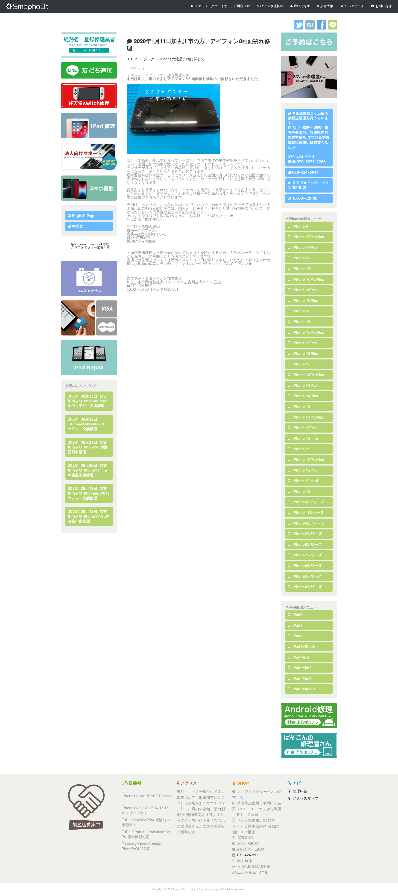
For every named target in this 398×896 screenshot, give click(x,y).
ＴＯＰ (132, 59)
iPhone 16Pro (304, 289)
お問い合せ (383, 6)
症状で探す (302, 6)
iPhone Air (301, 226)
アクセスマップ (305, 798)
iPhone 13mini (304, 438)
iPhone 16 (300, 311)
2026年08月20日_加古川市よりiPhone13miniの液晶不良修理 (87, 470)
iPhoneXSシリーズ (307, 523)
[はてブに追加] (310, 28)
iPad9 (297, 614)
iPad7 (297, 625)
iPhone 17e (302, 268)
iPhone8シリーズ (306, 544)
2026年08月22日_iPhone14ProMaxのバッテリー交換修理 (88, 424)
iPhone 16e (302, 321)
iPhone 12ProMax (307, 459)
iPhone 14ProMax (307, 374)
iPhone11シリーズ (307, 512)
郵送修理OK (306, 113)
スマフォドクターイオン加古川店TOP (222, 6)
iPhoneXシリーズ (306, 533)
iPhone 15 (300, 364)
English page (83, 215)
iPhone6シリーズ (306, 565)
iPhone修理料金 (271, 6)
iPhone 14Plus (304, 395)
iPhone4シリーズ (306, 586)
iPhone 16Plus (304, 300)
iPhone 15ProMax (307, 332)
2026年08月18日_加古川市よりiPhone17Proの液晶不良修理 (88, 516)
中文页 (77, 226)
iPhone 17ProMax (307, 236)
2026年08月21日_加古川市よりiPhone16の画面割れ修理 (87, 447)
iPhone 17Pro (304, 247)
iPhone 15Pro (304, 342)
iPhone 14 (300, 406)
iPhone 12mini (304, 480)
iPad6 (297, 635)
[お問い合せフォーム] (309, 42)
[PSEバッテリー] (89, 278)
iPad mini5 (301, 667)
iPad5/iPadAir (304, 646)
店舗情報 (326, 6)
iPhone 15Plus (304, 353)
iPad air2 (300, 657)
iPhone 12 (300, 491)
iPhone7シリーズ (306, 555)
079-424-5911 (305, 172)
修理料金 (299, 791)
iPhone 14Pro (304, 385)
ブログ (148, 59)
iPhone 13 (300, 448)
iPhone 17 (300, 258)
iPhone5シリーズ (306, 576)
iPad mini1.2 (303, 688)
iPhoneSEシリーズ (307, 501)
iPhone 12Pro (304, 470)
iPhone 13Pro (304, 427)
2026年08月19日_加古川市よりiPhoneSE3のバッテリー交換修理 (88, 493)
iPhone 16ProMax (307, 279)
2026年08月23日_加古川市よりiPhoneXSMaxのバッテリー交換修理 (87, 401)
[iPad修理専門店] (89, 357)
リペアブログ (354, 6)
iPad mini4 (301, 678)
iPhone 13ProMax (307, 417)
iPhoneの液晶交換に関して (182, 59)
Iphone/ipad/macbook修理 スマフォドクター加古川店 (91, 245)
